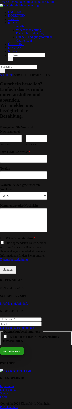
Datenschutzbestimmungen (17, 327)
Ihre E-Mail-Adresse (15, 152)
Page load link (9, 407)
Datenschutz (8, 389)
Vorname (5, 144)
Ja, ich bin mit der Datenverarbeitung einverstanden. (31, 338)
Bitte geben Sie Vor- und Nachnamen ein (16, 129)
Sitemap (5, 393)
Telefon (5, 168)
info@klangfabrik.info (40, 1)
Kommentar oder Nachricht (19, 205)
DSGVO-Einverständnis (17, 238)
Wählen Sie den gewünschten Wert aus (20, 187)
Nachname (31, 144)
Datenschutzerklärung (14, 259)
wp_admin (6, 74)
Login (4, 396)
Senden (8, 269)
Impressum (7, 386)
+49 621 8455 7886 (12, 1)
